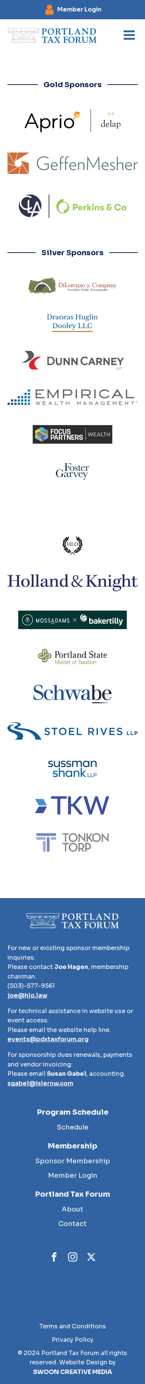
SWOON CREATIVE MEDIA (72, 1372)
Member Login (72, 1175)
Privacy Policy (72, 1340)
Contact (72, 1224)
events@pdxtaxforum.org (47, 1039)
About (72, 1209)
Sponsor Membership (72, 1161)
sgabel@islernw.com (40, 1083)
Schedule (72, 1127)
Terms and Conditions (72, 1326)
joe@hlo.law (27, 995)
